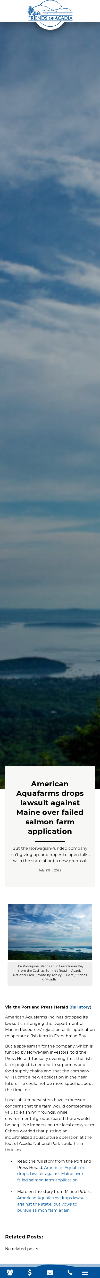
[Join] (10, 1273)
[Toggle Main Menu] (85, 1273)
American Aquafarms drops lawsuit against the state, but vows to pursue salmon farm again (52, 1204)
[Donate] (30, 1273)
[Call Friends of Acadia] (70, 1273)
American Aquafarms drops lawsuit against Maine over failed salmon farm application (51, 1174)
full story (80, 1007)
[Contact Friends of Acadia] (50, 1273)
